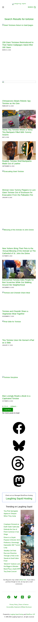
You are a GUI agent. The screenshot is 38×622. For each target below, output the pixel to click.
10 (11, 406)
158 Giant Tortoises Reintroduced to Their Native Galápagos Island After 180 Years (17, 44)
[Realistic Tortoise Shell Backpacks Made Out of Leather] (19, 150)
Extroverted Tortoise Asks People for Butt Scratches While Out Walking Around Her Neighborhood (18, 282)
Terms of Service (23, 604)
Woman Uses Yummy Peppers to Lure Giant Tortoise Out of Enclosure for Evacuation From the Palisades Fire (19, 192)
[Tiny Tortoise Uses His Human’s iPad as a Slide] (19, 329)
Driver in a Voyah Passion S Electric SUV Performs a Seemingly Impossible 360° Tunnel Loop (12, 542)
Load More (7, 409)
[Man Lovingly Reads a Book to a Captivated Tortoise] (19, 385)
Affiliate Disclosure (26, 607)
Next (14, 406)
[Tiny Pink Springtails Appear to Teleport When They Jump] (27, 516)
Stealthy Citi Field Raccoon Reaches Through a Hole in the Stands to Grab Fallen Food (11, 556)
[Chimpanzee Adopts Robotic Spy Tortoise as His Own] (19, 90)
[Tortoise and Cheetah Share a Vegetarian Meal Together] (19, 300)
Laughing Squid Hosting (19, 498)
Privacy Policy (14, 604)
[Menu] (3, 7)
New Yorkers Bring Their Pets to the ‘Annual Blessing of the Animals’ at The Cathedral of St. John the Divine (19, 250)
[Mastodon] (19, 487)
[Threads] (19, 470)
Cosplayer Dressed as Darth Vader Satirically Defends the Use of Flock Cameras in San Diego (11, 529)
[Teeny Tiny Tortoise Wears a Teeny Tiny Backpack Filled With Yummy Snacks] (19, 119)
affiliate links (22, 580)
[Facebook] (19, 435)
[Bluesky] (19, 452)
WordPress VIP (30, 614)
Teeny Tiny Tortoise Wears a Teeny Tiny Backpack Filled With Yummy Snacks (17, 132)
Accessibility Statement (13, 607)
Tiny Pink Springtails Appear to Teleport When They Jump (11, 513)
